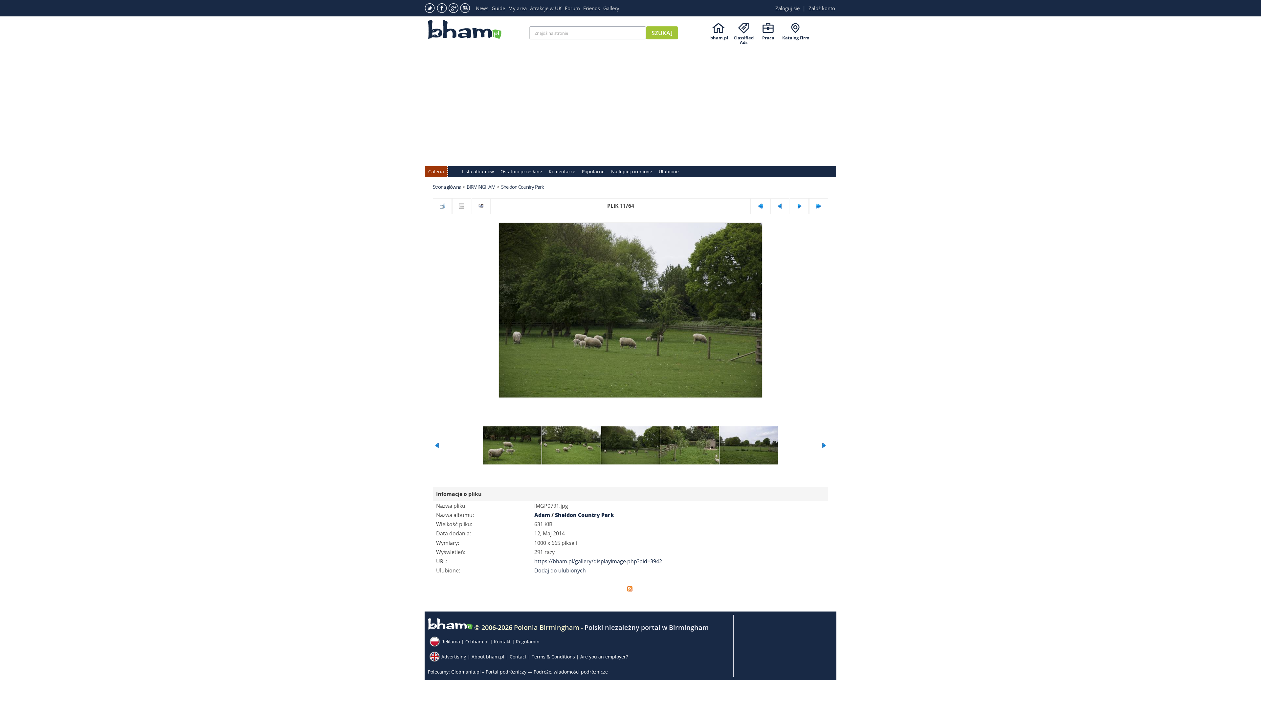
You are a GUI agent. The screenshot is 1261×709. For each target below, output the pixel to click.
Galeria (436, 171)
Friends (591, 8)
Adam (542, 515)
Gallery (611, 8)
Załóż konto (821, 8)
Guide (498, 8)
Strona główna (447, 186)
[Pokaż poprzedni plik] (780, 206)
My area (517, 8)
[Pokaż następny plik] (799, 206)
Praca (768, 38)
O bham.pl (477, 641)
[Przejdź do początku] (760, 206)
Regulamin (528, 641)
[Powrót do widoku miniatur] (442, 206)
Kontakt (502, 641)
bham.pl (719, 38)
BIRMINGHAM (481, 186)
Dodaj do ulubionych (560, 570)
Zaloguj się (787, 8)
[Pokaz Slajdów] (481, 206)
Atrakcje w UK (546, 8)
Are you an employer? (604, 657)
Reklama (450, 641)
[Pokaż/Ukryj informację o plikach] (462, 206)
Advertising (453, 657)
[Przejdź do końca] (819, 206)
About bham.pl (488, 657)
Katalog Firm (795, 38)
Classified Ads (744, 38)
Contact (518, 657)
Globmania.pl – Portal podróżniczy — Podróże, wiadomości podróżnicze (529, 672)
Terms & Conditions (553, 657)
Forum (572, 8)
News (482, 8)
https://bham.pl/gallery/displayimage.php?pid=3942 (598, 561)
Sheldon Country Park (522, 186)
